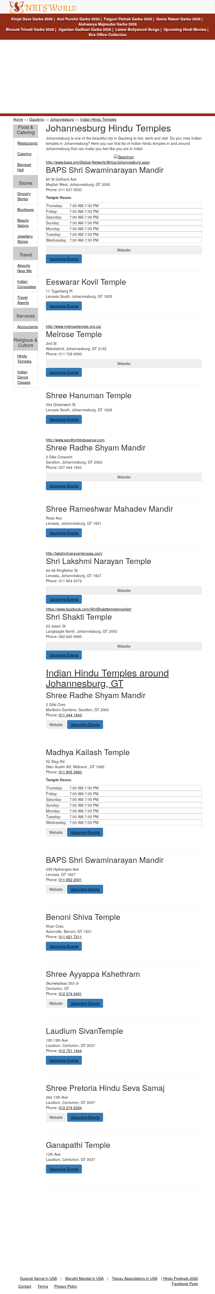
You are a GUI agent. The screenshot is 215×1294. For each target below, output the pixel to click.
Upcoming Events (63, 258)
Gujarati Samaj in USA (38, 1278)
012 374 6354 (70, 1107)
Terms (42, 1286)
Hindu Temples (24, 358)
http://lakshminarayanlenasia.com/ (74, 553)
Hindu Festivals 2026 (180, 1278)
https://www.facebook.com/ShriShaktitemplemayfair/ (89, 609)
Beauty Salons (23, 223)
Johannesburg (62, 119)
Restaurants (27, 143)
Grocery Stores (24, 196)
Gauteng (36, 119)
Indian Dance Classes (23, 377)
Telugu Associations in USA (134, 1278)
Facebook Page (185, 1283)
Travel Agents (23, 300)
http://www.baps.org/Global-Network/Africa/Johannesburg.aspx (98, 162)
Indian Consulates (26, 284)
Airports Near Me (24, 268)
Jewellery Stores (25, 238)
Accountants (27, 326)
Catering (24, 153)
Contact (24, 1286)
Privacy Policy (65, 1286)
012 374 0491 (70, 993)
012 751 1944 (70, 1050)
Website (124, 250)
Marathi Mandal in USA (84, 1278)
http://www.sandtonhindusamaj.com (75, 439)
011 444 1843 (70, 714)
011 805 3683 (70, 771)
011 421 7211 (70, 936)
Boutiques (25, 209)
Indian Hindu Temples (98, 119)
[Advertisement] (107, 76)
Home (18, 119)
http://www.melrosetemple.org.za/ (73, 326)
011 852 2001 (70, 879)
